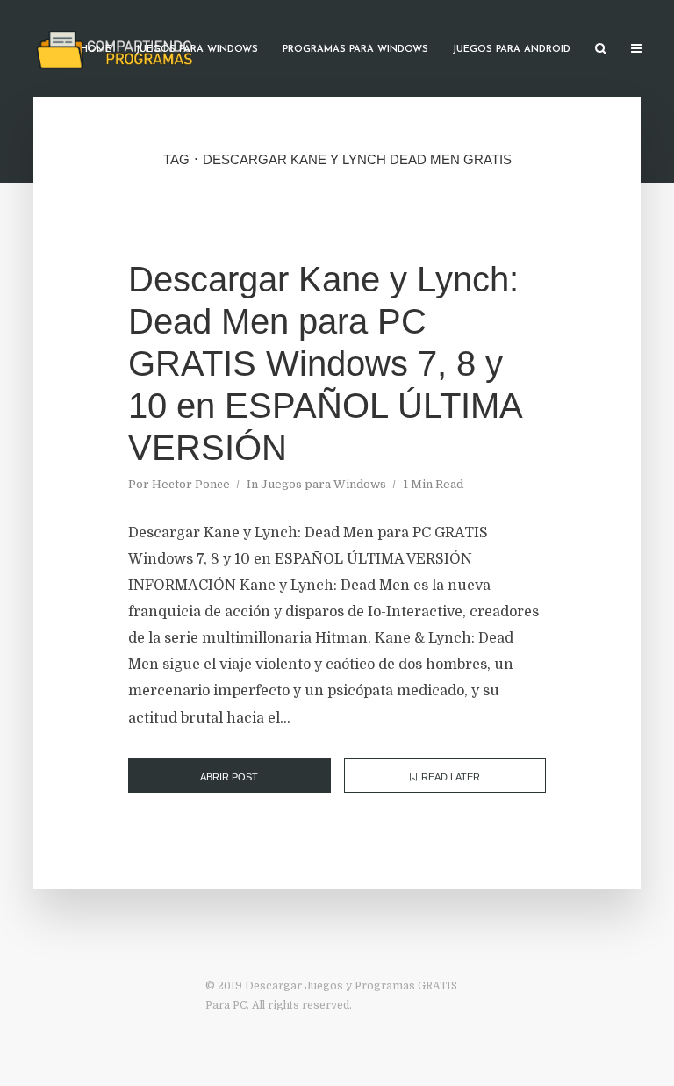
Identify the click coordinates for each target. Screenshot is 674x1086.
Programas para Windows (355, 49)
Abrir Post (229, 777)
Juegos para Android (511, 49)
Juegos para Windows (197, 49)
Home (96, 49)
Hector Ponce (191, 484)
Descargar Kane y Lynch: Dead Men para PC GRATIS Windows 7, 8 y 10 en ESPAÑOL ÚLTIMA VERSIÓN (324, 363)
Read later (450, 777)
